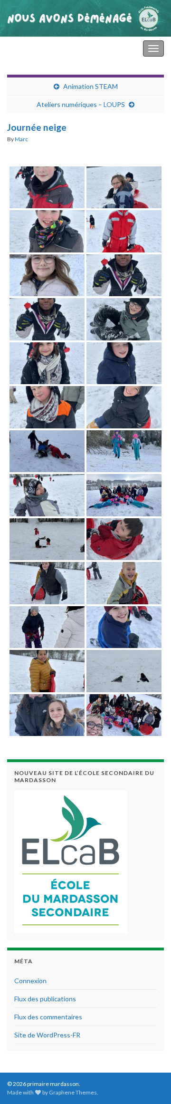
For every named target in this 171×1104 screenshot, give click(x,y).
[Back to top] (150, 1082)
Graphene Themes (73, 1092)
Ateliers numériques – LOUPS (81, 104)
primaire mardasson (39, 48)
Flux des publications (45, 999)
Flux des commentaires (48, 1017)
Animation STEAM (90, 86)
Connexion (30, 981)
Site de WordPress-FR (47, 1035)
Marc (21, 139)
